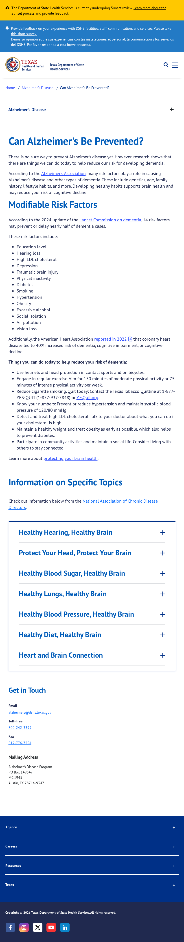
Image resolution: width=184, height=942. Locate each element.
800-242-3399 (20, 727)
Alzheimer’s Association (63, 173)
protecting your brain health (71, 458)
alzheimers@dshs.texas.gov (30, 712)
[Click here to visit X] (38, 927)
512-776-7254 (20, 743)
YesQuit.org (87, 397)
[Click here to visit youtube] (51, 927)
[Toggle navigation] (174, 64)
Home (10, 87)
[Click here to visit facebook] (10, 927)
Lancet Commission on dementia (110, 220)
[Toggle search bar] (164, 65)
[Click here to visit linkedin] (65, 927)
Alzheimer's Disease (37, 87)
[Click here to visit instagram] (24, 927)
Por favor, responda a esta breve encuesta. (59, 44)
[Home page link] (44, 64)
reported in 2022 (110, 339)
